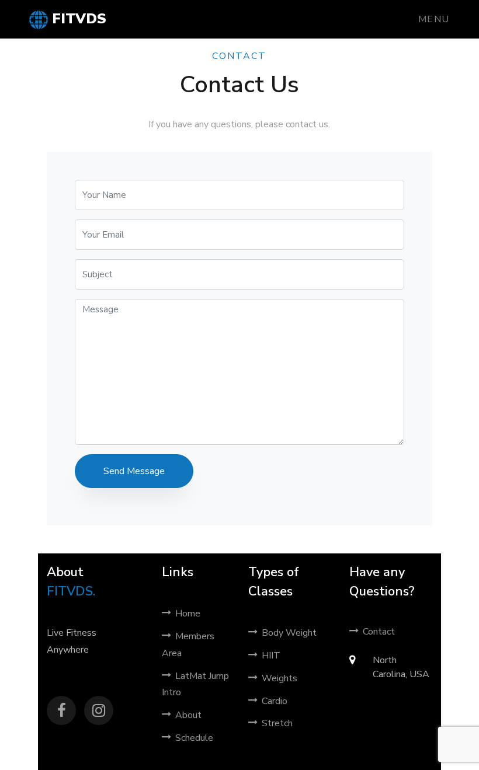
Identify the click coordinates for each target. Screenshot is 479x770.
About (188, 715)
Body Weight (289, 632)
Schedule (194, 737)
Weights (279, 678)
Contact (379, 631)
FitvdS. (71, 591)
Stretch (277, 723)
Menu (434, 19)
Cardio (274, 701)
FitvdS (77, 18)
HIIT (271, 655)
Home (187, 613)
